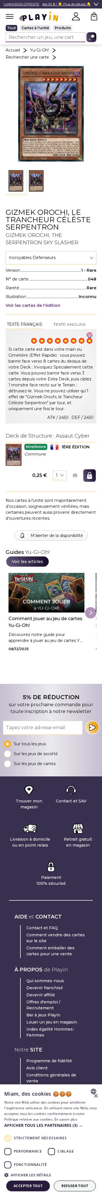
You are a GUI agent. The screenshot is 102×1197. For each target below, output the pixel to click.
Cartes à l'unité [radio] (35, 28)
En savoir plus (65, 1119)
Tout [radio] (11, 28)
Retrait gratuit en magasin (78, 842)
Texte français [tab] (24, 324)
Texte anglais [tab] (70, 324)
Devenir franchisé (44, 987)
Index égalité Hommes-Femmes (50, 1032)
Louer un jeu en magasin (51, 1022)
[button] (16, 181)
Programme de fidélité (49, 1060)
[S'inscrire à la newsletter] (92, 727)
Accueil (13, 50)
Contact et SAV (71, 801)
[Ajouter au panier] (89, 475)
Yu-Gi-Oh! (39, 50)
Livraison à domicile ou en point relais (30, 842)
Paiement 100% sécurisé (51, 880)
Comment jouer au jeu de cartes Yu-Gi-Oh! (45, 622)
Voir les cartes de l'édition (33, 305)
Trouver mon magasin (29, 804)
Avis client (37, 1067)
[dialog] (51, 1140)
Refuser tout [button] (74, 1185)
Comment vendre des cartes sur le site (55, 937)
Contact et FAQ (42, 927)
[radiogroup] (51, 28)
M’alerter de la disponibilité (57, 535)
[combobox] (51, 258)
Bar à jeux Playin (43, 1015)
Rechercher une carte (27, 57)
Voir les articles (27, 561)
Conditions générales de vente (51, 1077)
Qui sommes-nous (45, 980)
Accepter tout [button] (28, 1185)
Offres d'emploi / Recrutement (43, 1004)
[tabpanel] (51, 376)
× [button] (96, 1096)
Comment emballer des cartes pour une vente (50, 950)
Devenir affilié (40, 994)
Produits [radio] (63, 28)
